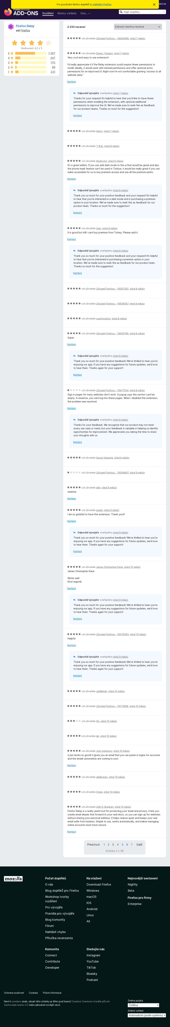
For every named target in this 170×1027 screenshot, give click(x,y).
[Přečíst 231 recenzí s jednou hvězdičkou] (30, 71)
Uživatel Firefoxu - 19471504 (112, 390)
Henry (99, 131)
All (88, 921)
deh (98, 487)
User (98, 228)
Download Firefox (98, 884)
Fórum (49, 925)
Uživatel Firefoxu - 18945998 (112, 38)
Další (139, 844)
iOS (88, 903)
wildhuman (102, 777)
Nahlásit (71, 81)
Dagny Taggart (104, 53)
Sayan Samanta (104, 457)
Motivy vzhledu (66, 13)
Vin (97, 721)
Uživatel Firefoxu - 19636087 (112, 303)
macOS (91, 896)
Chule (99, 791)
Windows (92, 890)
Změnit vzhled (135, 1010)
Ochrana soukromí (14, 992)
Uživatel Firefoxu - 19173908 (112, 706)
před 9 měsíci (137, 472)
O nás (49, 884)
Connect (51, 955)
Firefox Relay (25, 26)
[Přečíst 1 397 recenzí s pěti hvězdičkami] (30, 53)
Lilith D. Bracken (105, 806)
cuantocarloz (103, 318)
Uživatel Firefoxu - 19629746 (112, 333)
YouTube (92, 961)
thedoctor (101, 161)
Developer (52, 967)
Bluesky (91, 973)
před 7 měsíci (137, 38)
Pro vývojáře (54, 907)
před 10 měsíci (132, 567)
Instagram (93, 955)
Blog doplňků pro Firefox (62, 890)
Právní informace (52, 992)
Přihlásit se (160, 3)
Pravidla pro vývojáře (59, 913)
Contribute (52, 961)
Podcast (92, 980)
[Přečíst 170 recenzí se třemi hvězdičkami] (30, 62)
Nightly (133, 884)
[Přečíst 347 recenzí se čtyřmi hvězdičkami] (30, 58)
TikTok (91, 967)
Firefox (25, 30)
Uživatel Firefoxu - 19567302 (112, 288)
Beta (131, 890)
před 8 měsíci (111, 146)
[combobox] (142, 12)
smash (99, 510)
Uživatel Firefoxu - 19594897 (112, 472)
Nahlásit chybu (55, 932)
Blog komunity (55, 919)
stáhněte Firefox (101, 4)
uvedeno (17, 1001)
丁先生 (99, 146)
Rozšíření (47, 13)
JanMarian (101, 691)
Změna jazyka (135, 1000)
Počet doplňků (55, 878)
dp (97, 736)
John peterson (104, 751)
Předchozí (93, 844)
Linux (90, 915)
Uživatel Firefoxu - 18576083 (112, 634)
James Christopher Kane (109, 567)
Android (91, 909)
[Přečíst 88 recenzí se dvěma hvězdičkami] (30, 67)
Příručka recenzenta (59, 938)
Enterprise (134, 904)
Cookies (33, 992)
